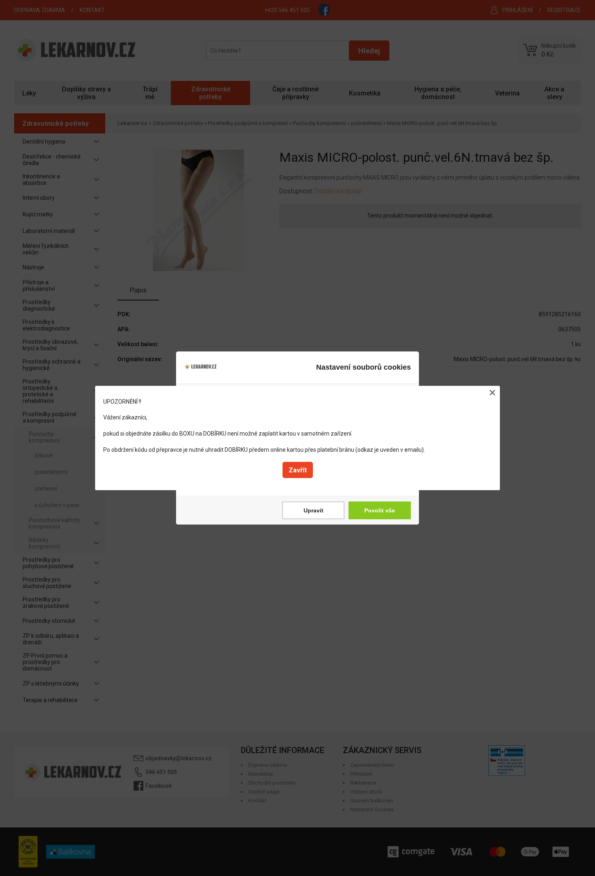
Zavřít (298, 470)
